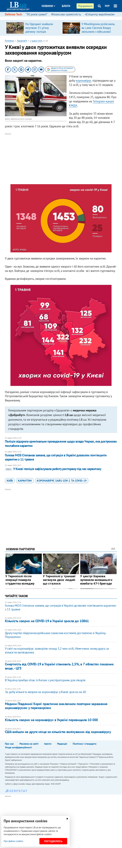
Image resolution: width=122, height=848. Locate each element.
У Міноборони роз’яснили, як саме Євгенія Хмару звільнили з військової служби (98, 29)
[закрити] (67, 819)
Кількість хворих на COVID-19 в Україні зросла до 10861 (47, 621)
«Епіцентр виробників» (100, 14)
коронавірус (84, 80)
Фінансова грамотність (66, 14)
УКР (107, 6)
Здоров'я (22, 40)
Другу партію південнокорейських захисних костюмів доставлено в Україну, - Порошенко (56, 635)
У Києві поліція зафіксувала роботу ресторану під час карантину (53, 469)
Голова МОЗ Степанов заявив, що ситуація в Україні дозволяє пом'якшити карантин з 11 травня (56, 457)
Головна (9, 40)
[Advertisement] (61, 158)
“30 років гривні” (36, 14)
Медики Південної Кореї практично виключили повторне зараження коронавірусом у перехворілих (56, 706)
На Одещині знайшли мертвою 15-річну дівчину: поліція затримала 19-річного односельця (39, 31)
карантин (25, 480)
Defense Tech (13, 14)
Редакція (62, 743)
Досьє (64, 18)
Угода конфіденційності (18, 747)
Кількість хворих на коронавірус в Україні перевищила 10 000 (51, 720)
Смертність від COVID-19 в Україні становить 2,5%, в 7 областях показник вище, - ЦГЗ (59, 666)
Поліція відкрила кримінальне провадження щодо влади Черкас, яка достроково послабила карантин (61, 443)
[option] (33, 28)
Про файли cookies (13, 841)
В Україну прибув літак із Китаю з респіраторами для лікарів (45, 680)
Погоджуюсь (53, 841)
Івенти (47, 743)
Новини (47, 6)
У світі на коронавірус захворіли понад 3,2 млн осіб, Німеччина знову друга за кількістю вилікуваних (57, 650)
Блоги (66, 6)
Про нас (9, 743)
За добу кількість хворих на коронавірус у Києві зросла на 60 (45, 692)
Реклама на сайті (29, 743)
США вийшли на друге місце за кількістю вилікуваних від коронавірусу (58, 732)
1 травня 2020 (36, 41)
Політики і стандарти (84, 743)
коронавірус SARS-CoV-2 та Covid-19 (62, 480)
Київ (10, 480)
